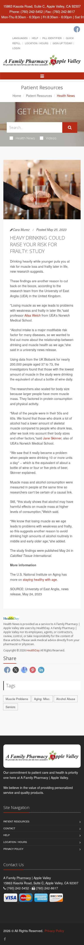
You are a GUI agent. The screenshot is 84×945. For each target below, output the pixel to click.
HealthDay (33, 650)
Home (17, 95)
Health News (25, 138)
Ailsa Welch (32, 315)
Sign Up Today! (62, 43)
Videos (51, 138)
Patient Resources (39, 95)
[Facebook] (77, 29)
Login (16, 48)
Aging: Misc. (42, 699)
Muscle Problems (17, 699)
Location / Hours (36, 43)
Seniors (10, 707)
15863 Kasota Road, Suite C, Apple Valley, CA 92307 (42, 6)
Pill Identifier (52, 38)
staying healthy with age (40, 579)
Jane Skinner (52, 438)
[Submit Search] (69, 127)
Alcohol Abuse (65, 699)
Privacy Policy (13, 849)
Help (35, 38)
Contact (9, 828)
